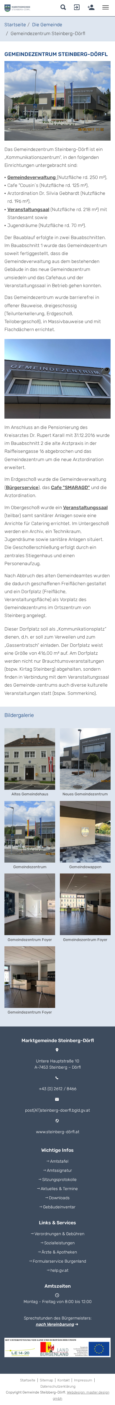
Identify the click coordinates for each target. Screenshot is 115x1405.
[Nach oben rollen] (103, 1382)
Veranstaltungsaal (28, 209)
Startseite (28, 1380)
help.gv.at (59, 1270)
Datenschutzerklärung (57, 1386)
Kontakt (64, 1380)
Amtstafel (59, 1161)
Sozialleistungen (59, 1243)
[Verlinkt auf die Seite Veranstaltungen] (90, 9)
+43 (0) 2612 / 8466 (57, 1088)
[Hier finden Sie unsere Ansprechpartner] (75, 9)
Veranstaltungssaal (85, 507)
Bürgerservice (22, 487)
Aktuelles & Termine (59, 1188)
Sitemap (47, 1380)
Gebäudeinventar (59, 1207)
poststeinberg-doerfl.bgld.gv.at (57, 1110)
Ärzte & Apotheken (59, 1252)
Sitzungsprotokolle (59, 1179)
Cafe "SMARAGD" (70, 487)
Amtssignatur (59, 1170)
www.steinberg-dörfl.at (57, 1131)
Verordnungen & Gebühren (59, 1233)
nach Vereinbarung (55, 1324)
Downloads (59, 1197)
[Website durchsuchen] (64, 9)
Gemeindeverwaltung (32, 177)
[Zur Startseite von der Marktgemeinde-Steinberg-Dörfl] (17, 8)
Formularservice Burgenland (59, 1261)
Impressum (84, 1380)
